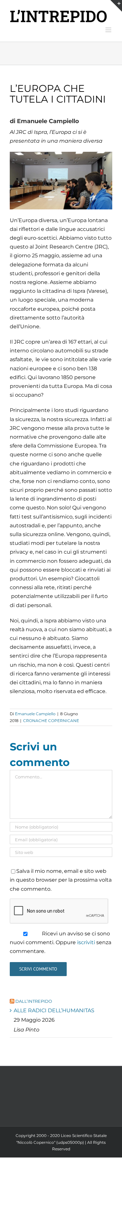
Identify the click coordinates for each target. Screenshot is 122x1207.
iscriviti (86, 942)
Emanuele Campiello (35, 713)
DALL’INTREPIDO (33, 1001)
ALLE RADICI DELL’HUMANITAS (54, 1010)
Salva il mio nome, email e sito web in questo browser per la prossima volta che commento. (61, 880)
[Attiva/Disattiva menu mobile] (108, 29)
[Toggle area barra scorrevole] (116, 6)
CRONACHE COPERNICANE (51, 720)
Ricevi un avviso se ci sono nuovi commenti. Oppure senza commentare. (60, 942)
